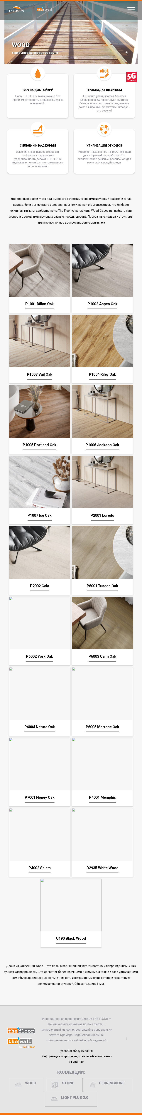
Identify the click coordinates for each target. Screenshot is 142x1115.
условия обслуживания (76, 1051)
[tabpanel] (71, 32)
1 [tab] (127, 52)
